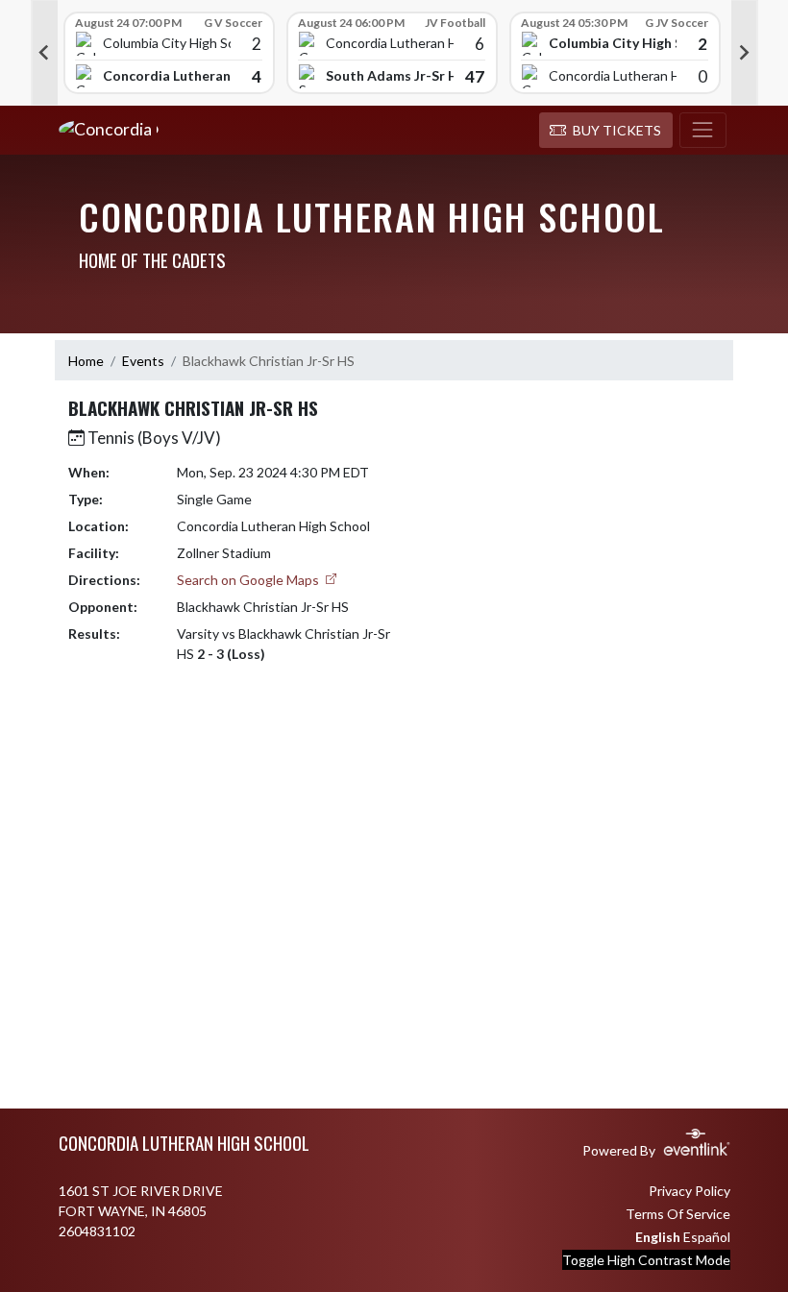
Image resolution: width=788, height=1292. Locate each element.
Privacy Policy (689, 1190)
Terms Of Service (678, 1214)
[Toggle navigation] (702, 130)
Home (86, 361)
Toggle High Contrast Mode (646, 1260)
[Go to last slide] (44, 53)
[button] (606, 130)
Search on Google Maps (249, 580)
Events (143, 361)
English (657, 1237)
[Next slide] (744, 53)
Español (706, 1237)
